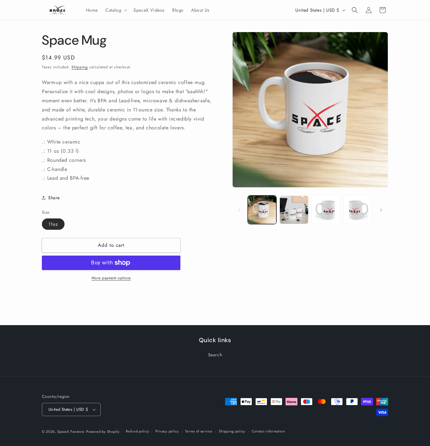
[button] (116, 10)
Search (215, 355)
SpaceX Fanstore (71, 431)
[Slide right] (381, 210)
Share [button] (54, 198)
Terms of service (198, 431)
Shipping (79, 67)
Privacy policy (167, 431)
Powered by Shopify (103, 431)
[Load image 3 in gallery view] (326, 209)
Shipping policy (232, 431)
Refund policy (137, 431)
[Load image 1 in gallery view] (262, 209)
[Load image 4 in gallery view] (357, 209)
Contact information (268, 431)
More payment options (111, 278)
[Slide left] (239, 210)
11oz (53, 224)
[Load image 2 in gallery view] (294, 209)
